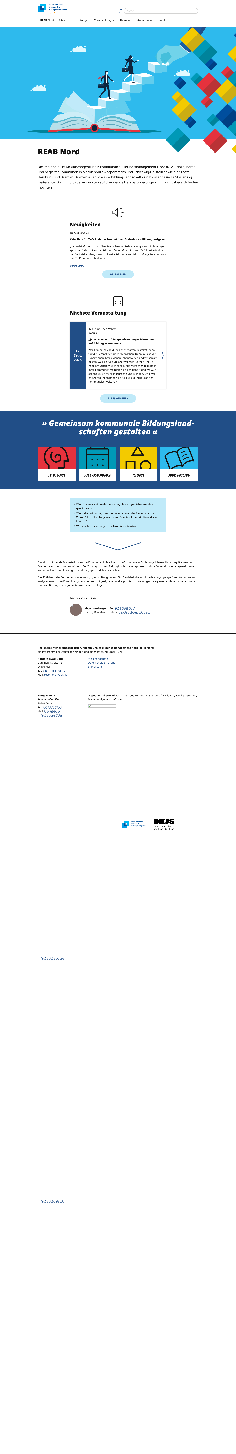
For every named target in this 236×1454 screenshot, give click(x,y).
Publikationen (143, 20)
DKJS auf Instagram (53, 958)
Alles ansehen (118, 398)
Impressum (95, 666)
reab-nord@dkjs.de (55, 674)
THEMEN (138, 475)
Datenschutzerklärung (101, 662)
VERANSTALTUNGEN (98, 475)
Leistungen (82, 20)
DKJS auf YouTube (51, 715)
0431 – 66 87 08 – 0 (54, 670)
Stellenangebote (98, 659)
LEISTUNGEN (56, 475)
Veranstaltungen (104, 20)
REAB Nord (47, 20)
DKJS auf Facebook (52, 1201)
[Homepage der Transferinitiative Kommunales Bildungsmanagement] (134, 825)
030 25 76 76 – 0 (52, 707)
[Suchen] (121, 11)
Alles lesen (118, 274)
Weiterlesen (77, 265)
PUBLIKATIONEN (179, 475)
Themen (125, 20)
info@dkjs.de (52, 711)
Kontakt (161, 20)
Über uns (64, 20)
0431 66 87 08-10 (125, 608)
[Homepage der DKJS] (164, 824)
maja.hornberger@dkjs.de (134, 612)
